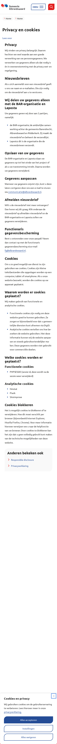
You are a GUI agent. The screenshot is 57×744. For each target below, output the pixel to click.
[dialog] (28, 718)
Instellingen (28, 728)
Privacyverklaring (19, 465)
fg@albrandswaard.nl (15, 250)
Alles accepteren (28, 719)
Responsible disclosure (22, 459)
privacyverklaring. (13, 711)
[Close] (54, 696)
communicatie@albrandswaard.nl (24, 191)
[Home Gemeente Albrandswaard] (15, 7)
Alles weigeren (28, 737)
